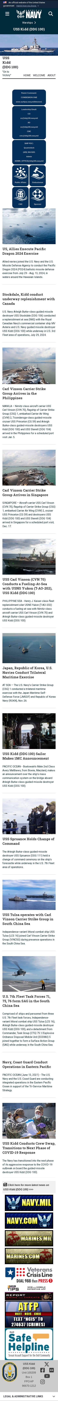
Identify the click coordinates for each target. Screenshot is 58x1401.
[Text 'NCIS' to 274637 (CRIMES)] (29, 1314)
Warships (28, 22)
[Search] (50, 14)
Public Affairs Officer (20, 183)
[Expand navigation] (7, 14)
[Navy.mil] (29, 1202)
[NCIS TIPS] (29, 1291)
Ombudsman (37, 182)
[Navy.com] (29, 1219)
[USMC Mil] (29, 1237)
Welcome (39, 75)
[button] (28, 5)
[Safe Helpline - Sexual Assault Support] (29, 1343)
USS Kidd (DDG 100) (10, 62)
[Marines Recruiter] (29, 1255)
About (52, 75)
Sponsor (37, 204)
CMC (21, 204)
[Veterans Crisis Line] (29, 1273)
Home (27, 75)
